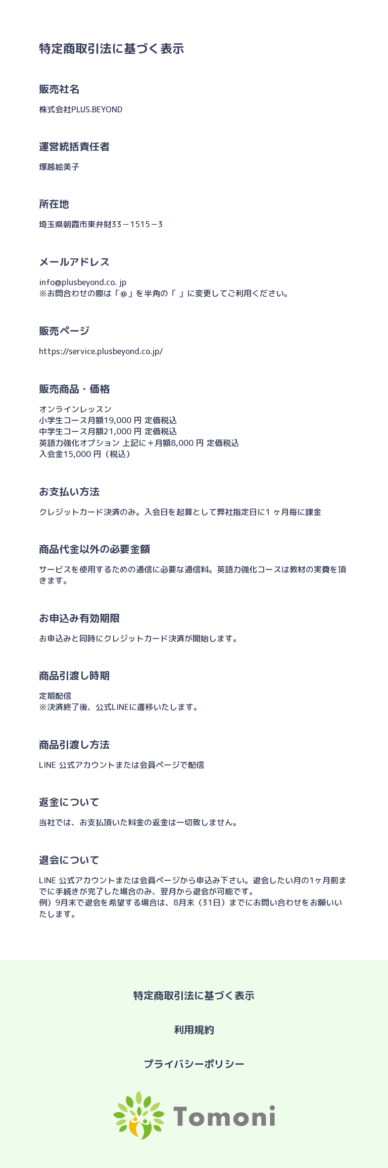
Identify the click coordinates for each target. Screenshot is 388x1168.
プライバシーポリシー (194, 1064)
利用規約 (194, 1029)
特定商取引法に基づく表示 (194, 995)
